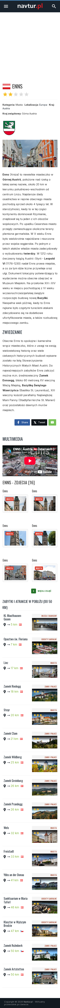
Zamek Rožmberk (13, 945)
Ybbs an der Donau (14, 875)
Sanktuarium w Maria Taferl (16, 900)
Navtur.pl (28, 1001)
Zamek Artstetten (14, 969)
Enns (5, 491)
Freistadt (9, 851)
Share (24, 422)
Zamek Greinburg (13, 780)
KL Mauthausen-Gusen (13, 617)
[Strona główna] (30, 8)
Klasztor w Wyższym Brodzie (15, 924)
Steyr (7, 710)
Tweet (41, 422)
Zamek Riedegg (12, 686)
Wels (6, 827)
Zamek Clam (10, 733)
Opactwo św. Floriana (16, 639)
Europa (43, 104)
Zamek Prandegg (13, 804)
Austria (6, 108)
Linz (6, 662)
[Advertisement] (30, 44)
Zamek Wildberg (13, 757)
